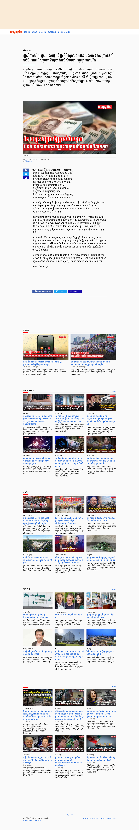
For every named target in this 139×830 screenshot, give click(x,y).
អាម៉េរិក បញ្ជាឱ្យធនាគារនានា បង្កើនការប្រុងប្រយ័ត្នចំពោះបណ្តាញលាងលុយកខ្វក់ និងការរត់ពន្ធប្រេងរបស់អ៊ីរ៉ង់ (100, 461)
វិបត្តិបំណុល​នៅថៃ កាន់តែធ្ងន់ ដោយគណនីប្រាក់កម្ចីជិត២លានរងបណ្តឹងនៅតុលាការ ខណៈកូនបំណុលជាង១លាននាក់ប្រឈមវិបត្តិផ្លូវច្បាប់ (37, 420)
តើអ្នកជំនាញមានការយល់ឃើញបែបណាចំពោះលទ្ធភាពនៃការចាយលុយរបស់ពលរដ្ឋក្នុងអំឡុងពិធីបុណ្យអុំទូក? (90, 363)
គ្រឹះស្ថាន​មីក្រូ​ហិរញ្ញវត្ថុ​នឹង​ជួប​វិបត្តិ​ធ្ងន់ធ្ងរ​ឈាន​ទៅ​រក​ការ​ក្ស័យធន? (100, 616)
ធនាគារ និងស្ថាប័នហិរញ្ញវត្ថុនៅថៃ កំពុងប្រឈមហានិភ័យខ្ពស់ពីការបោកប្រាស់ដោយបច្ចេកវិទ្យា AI (36, 461)
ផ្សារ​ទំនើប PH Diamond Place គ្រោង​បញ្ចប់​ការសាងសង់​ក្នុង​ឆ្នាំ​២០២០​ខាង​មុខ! (37, 560)
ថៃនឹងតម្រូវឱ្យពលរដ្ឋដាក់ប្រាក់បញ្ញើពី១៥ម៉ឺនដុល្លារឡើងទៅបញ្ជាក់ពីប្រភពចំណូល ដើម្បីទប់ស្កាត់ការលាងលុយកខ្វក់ (100, 420)
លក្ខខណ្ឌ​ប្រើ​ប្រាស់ (111, 818)
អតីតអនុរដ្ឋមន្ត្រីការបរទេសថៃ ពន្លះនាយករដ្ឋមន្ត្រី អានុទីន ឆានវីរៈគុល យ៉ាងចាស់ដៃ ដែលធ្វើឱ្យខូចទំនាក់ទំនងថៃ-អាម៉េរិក (69, 560)
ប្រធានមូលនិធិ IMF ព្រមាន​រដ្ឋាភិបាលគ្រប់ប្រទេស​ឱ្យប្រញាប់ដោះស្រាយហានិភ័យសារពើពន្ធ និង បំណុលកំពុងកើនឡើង (68, 761)
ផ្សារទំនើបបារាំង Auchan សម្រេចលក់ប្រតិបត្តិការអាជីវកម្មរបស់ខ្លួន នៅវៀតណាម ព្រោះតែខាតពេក (69, 520)
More (114, 391)
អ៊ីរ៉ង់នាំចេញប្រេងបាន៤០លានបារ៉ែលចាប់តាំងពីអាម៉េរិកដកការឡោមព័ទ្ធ (100, 519)
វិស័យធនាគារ (28, 161)
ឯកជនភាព (103, 818)
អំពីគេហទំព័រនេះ (87, 818)
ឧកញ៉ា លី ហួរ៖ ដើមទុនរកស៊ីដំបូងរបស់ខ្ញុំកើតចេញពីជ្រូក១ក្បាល (37, 653)
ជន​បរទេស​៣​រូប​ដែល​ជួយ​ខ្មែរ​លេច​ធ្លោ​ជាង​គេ (69, 616)
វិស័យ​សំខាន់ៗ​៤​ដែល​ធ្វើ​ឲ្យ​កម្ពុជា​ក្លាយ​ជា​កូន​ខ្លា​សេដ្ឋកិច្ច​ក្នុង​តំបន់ (100, 653)
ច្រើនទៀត (113, 590)
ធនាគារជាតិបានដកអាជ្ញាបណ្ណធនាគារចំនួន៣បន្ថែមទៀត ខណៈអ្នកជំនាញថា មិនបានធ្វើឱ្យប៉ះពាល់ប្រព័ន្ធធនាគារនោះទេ (69, 418)
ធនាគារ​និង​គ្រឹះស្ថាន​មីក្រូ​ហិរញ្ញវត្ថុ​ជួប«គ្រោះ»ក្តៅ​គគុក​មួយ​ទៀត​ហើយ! (35, 616)
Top (71, 815)
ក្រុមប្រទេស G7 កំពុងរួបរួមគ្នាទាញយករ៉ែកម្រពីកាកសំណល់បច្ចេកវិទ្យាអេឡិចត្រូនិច (100, 559)
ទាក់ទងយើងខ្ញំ (95, 818)
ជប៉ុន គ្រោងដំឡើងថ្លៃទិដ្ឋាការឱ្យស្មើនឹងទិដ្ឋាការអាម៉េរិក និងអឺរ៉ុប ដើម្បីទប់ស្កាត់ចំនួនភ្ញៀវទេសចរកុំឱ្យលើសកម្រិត (36, 520)
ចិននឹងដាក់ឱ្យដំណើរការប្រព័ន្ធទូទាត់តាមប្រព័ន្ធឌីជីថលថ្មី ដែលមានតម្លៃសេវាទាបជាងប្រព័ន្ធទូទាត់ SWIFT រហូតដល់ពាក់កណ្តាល (69, 462)
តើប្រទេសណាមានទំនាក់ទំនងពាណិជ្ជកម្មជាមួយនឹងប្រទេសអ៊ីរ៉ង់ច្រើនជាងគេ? (100, 759)
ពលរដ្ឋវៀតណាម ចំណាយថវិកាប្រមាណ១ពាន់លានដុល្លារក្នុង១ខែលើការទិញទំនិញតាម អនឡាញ (42, 363)
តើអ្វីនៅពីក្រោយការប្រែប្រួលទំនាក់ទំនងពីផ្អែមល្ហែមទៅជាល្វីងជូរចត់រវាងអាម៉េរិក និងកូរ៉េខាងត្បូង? (37, 760)
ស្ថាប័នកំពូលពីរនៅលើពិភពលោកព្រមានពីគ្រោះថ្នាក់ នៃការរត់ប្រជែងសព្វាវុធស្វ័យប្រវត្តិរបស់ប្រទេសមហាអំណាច (101, 714)
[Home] (16, 32)
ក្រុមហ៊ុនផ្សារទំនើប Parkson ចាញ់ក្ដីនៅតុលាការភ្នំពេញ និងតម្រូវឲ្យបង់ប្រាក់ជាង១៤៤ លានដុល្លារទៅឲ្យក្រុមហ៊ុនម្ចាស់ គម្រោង (69, 655)
